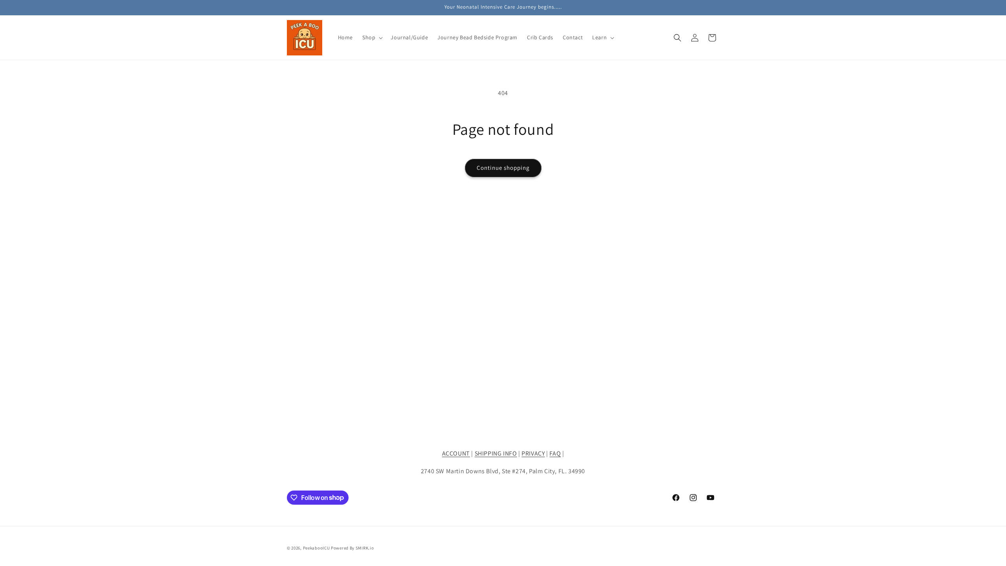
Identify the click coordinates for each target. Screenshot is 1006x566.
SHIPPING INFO (496, 453)
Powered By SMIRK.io (352, 548)
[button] (372, 37)
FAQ (555, 453)
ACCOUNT (456, 453)
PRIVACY (533, 453)
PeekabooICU (317, 548)
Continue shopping (503, 167)
